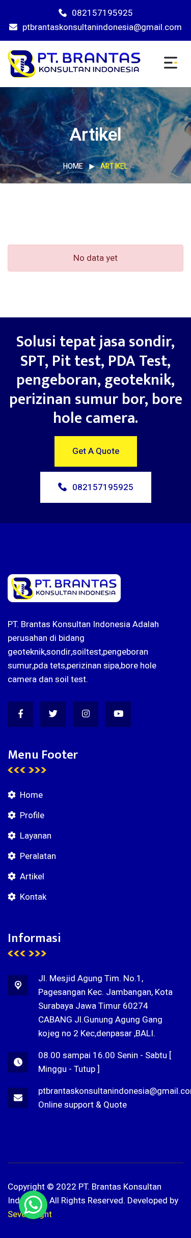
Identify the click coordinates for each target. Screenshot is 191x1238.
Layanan (35, 835)
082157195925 (102, 13)
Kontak (33, 897)
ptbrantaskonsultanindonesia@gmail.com (102, 27)
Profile (32, 815)
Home (73, 166)
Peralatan (38, 856)
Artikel (32, 876)
